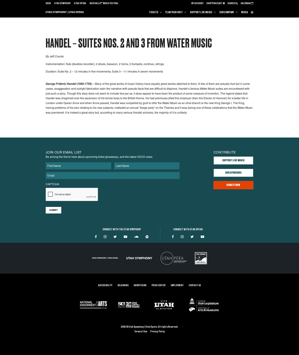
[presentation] (72, 194)
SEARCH (231, 3)
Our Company (226, 12)
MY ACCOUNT (197, 3)
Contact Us (195, 285)
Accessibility (105, 285)
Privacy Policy (157, 331)
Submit (53, 210)
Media (244, 12)
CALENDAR (246, 3)
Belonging (123, 285)
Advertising (140, 285)
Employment (177, 285)
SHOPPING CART (214, 3)
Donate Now (233, 185)
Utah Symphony (62, 3)
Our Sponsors (233, 172)
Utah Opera (80, 3)
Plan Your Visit (174, 12)
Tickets (153, 12)
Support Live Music (201, 12)
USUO (48, 3)
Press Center (158, 285)
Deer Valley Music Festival (104, 3)
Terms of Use (140, 331)
